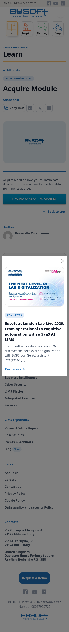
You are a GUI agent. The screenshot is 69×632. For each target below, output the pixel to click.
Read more (13, 369)
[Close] (63, 260)
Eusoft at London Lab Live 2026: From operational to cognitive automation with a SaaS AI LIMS (34, 331)
